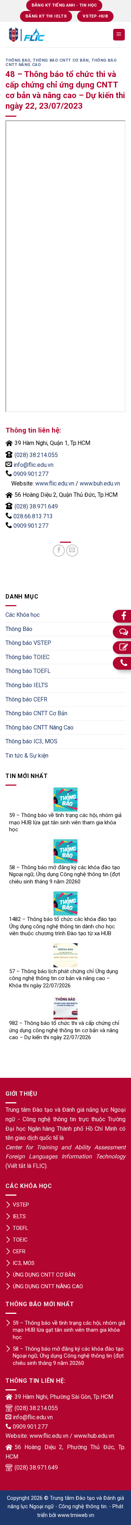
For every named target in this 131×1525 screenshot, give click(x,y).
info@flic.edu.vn (33, 464)
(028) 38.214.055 (36, 455)
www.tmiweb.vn (75, 1515)
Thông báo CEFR (26, 699)
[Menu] (119, 35)
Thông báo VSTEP (28, 642)
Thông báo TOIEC (27, 657)
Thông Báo (17, 60)
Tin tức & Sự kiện (26, 755)
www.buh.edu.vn (100, 483)
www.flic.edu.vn (54, 483)
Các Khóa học (22, 614)
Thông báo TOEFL (28, 670)
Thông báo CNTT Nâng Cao (39, 727)
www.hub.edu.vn (94, 1435)
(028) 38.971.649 (36, 506)
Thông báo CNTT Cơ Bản (61, 60)
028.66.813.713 (33, 516)
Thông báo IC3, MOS (31, 741)
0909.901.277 (30, 474)
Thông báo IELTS (26, 685)
